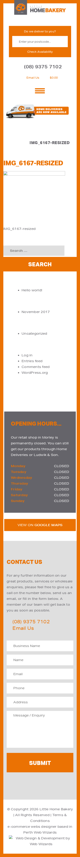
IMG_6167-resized (19, 229)
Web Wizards (45, 832)
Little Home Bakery (56, 809)
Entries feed (32, 361)
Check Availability (40, 52)
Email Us (33, 78)
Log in (27, 355)
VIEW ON (40, 525)
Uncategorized (34, 334)
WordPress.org (35, 373)
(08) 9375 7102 (43, 66)
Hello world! (32, 290)
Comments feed (36, 367)
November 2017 (36, 312)
